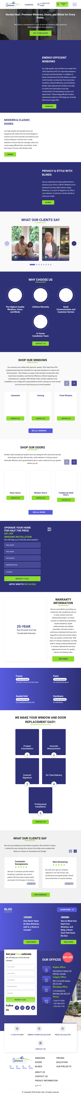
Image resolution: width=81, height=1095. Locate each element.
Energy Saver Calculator (39, 1035)
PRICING (60, 1058)
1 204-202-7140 (59, 1006)
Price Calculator (62, 1035)
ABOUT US (40, 1072)
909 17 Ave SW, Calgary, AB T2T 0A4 (62, 982)
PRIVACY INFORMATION (46, 1080)
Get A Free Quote (40, 33)
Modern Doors (40, 493)
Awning (40, 395)
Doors (10, 154)
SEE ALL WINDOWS (39, 431)
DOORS (38, 1062)
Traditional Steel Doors (66, 494)
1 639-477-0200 (59, 1001)
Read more (31, 942)
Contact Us (40, 1049)
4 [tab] (41, 265)
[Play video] (15, 257)
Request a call (22, 579)
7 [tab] (48, 265)
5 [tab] (43, 265)
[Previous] (7, 243)
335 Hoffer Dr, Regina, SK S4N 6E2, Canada (62, 972)
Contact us (40, 344)
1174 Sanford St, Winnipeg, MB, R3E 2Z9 (61, 992)
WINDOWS (40, 1058)
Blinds (48, 202)
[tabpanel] (25, 243)
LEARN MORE (65, 910)
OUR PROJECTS (63, 1066)
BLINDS (38, 1066)
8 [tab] (50, 265)
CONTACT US (15, 418)
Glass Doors (15, 493)
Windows (49, 106)
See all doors (39, 512)
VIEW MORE (63, 659)
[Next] (74, 243)
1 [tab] (32, 265)
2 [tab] (36, 265)
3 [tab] (39, 265)
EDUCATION (62, 1062)
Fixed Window (66, 395)
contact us (40, 822)
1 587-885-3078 (59, 1004)
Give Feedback (40, 895)
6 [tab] (46, 265)
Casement (15, 395)
